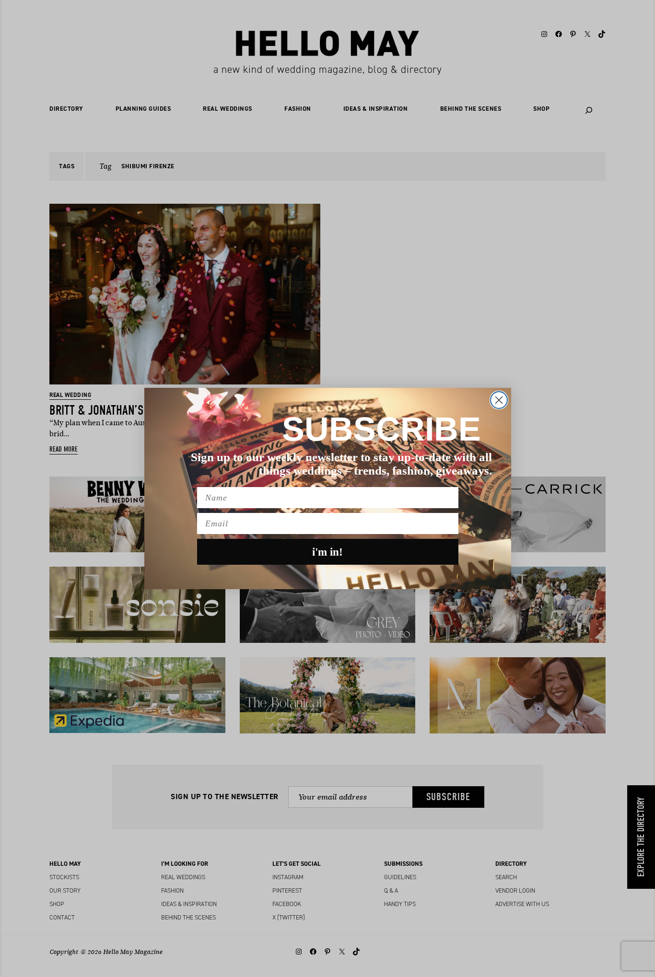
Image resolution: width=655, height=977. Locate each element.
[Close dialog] (499, 400)
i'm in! (327, 552)
